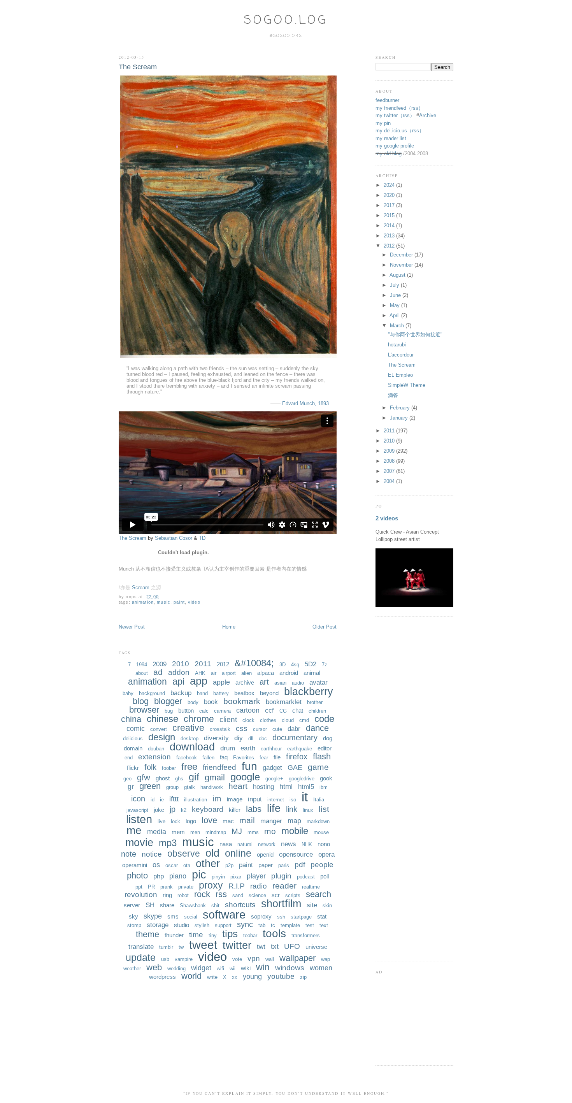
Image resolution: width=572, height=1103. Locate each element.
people (322, 865)
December (402, 255)
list (324, 808)
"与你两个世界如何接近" (415, 334)
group (172, 787)
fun (249, 766)
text (323, 925)
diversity (216, 738)
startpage (301, 917)
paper (265, 865)
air (213, 673)
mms (253, 832)
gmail (215, 777)
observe (183, 853)
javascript (137, 810)
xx (234, 977)
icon (138, 798)
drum (227, 748)
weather (132, 968)
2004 (390, 481)
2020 (390, 195)
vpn (253, 958)
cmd (304, 720)
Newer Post (132, 627)
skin (327, 905)
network (266, 844)
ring (167, 895)
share (167, 905)
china (131, 719)
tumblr (166, 947)
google (245, 777)
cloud (288, 720)
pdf (300, 865)
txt (275, 946)
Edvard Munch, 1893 (305, 403)
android (288, 672)
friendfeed (219, 767)
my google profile (394, 146)
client (228, 719)
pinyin (218, 877)
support (223, 925)
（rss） (414, 108)
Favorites (243, 758)
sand (237, 895)
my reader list (390, 138)
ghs (179, 779)
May (395, 305)
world (191, 976)
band (202, 693)
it (305, 797)
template (290, 925)
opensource (296, 854)
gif (194, 776)
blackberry (308, 691)
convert (158, 729)
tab (261, 925)
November (402, 265)
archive (244, 682)
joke (159, 809)
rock (202, 894)
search (318, 894)
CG (283, 711)
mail (247, 820)
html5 (306, 786)
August (398, 275)
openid (265, 854)
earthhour (271, 749)
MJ (237, 831)
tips (230, 934)
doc (263, 738)
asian (280, 683)
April (395, 315)
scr (276, 895)
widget (201, 968)
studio (181, 925)
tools (274, 933)
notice (152, 854)
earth (247, 748)
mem (178, 832)
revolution (141, 894)
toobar (250, 935)
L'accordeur (401, 355)
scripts (292, 895)
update (141, 957)
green (150, 786)
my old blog (388, 153)
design (161, 737)
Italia (318, 800)
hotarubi (397, 345)
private (185, 887)
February (400, 408)
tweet (203, 944)
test (309, 925)
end (129, 758)
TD (202, 538)
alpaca (265, 672)
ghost (163, 778)
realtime (311, 887)
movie (139, 842)
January (399, 418)
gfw (143, 777)
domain (133, 748)
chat (297, 710)
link (291, 809)
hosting (263, 786)
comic (135, 728)
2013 (390, 236)
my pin (383, 123)
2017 (390, 205)
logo (191, 821)
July (395, 285)
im (216, 798)
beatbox (244, 693)
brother (315, 702)
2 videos (386, 518)
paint (179, 602)
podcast (306, 877)
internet (275, 800)
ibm (323, 787)
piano (177, 876)
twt (261, 946)
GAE (295, 767)
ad (158, 671)
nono (324, 844)
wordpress (162, 976)
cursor (260, 729)
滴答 (393, 395)
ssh (281, 917)
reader (284, 885)
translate (141, 946)
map (294, 821)
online (238, 853)
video (194, 602)
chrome (199, 719)
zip (303, 977)
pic (199, 874)
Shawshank (193, 905)
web (154, 967)
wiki (246, 968)
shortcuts (240, 905)
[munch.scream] (229, 357)
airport (229, 673)
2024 (390, 185)
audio (298, 683)
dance (317, 728)
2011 (203, 664)
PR (151, 887)
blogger (168, 701)
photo (137, 875)
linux (308, 810)
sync (245, 924)
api (178, 681)
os (156, 865)
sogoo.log (286, 21)
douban (156, 749)
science (257, 895)
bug (169, 711)
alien (246, 673)
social (190, 917)
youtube (281, 976)
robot (183, 895)
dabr (294, 728)
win (263, 967)
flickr (133, 767)
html (286, 786)
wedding (176, 968)
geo (127, 779)
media (156, 832)
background (152, 693)
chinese (162, 718)
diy (238, 738)
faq (224, 757)
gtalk (189, 787)
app (198, 681)
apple (221, 682)
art (264, 682)
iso (293, 800)
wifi (220, 968)
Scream (140, 587)
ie (162, 800)
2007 (390, 471)
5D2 (310, 664)
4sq (295, 664)
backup (180, 693)
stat (321, 916)
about (141, 673)
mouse (321, 832)
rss (221, 894)
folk (150, 767)
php (158, 876)
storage (157, 925)
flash (322, 756)
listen (139, 819)
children (317, 711)
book (211, 702)
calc (204, 711)
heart (237, 786)
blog (141, 701)
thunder (174, 935)
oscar (171, 865)
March (397, 325)
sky (133, 916)
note (128, 854)
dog (327, 738)
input (255, 799)
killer (234, 809)
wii (232, 968)
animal (312, 672)
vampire (184, 959)
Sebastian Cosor (173, 538)
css (241, 728)
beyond (269, 693)
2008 (390, 461)
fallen (208, 758)
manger (271, 821)
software (224, 914)
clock (248, 720)
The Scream (138, 67)
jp (172, 809)
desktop (189, 738)
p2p (229, 865)
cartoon (248, 710)
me (134, 830)
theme (147, 934)
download (192, 747)
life (274, 808)
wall (269, 959)
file (277, 757)
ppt (138, 887)
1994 (141, 664)
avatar (318, 682)
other (208, 863)
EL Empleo (400, 375)
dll (250, 738)
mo (270, 831)
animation (143, 602)
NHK (307, 844)
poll (324, 876)
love (209, 820)
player (256, 876)
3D (282, 664)
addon (178, 672)
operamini (134, 865)
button (186, 710)
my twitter (386, 115)
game (318, 766)
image (234, 799)
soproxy (261, 916)
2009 (160, 664)
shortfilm (281, 904)
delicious (133, 738)
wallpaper (297, 958)
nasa (225, 844)
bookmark (241, 701)
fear (264, 758)
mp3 (168, 843)
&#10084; (254, 663)
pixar (235, 877)
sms (173, 916)
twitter (237, 945)
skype (153, 916)
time (196, 935)
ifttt (174, 799)
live (161, 821)
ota (186, 865)
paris (283, 865)
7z (324, 664)
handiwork (211, 787)
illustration (195, 800)
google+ (274, 779)
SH (150, 905)
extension (154, 757)
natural (245, 844)
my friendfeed (390, 108)
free (189, 766)
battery (221, 693)
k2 (183, 810)
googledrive (301, 779)
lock (175, 821)
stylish (202, 925)
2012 (223, 664)
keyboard (207, 809)
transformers (305, 935)
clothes (268, 720)
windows (289, 968)
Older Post (324, 627)
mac (228, 821)
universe (316, 946)
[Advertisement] (414, 663)
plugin (281, 876)
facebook (186, 758)
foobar (169, 768)
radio (258, 886)
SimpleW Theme (406, 385)
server (132, 905)
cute (277, 729)
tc (273, 925)
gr (131, 786)
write (212, 977)
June (396, 295)
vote (237, 959)
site (312, 905)
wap (325, 959)
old (212, 853)
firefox (296, 756)
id (152, 800)
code (324, 718)
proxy (211, 885)
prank (166, 887)
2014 (390, 225)
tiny (213, 935)
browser (144, 710)
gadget (272, 767)
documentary (295, 737)
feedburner (387, 100)
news (288, 844)
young (252, 976)
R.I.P (236, 886)
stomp (134, 925)
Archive (427, 115)
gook (326, 778)
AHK (200, 673)
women (321, 968)
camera (222, 711)
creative (188, 728)
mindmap (215, 832)
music (163, 602)
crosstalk (220, 729)
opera (326, 854)
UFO (292, 946)
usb (165, 959)
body (193, 702)
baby (128, 693)
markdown (318, 821)
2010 (180, 664)
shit (215, 905)
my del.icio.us (391, 130)
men (195, 832)
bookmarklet (284, 702)
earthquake (299, 749)
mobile (294, 830)
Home (228, 627)
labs (253, 809)
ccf (269, 710)
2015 (390, 215)
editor (325, 748)
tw (181, 947)
